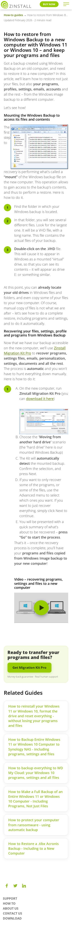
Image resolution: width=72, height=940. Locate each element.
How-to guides (13, 15)
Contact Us (12, 913)
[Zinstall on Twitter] (15, 886)
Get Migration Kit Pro (29, 667)
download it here (40, 398)
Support (10, 898)
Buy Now (49, 4)
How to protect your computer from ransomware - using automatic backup (33, 825)
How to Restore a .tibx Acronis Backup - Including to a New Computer (33, 848)
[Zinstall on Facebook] (7, 886)
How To (9, 903)
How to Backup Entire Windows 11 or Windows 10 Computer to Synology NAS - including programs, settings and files (34, 746)
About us (10, 908)
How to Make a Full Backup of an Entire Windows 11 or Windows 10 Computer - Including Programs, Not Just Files (35, 798)
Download (12, 918)
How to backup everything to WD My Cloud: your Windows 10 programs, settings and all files (35, 773)
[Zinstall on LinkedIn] (24, 886)
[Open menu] (66, 4)
